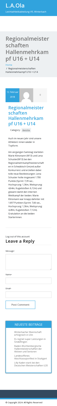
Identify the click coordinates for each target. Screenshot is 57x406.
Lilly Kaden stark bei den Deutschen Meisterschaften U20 (31, 364)
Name (9, 274)
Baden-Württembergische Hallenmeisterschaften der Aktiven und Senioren (28, 349)
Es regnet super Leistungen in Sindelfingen (30, 340)
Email (8, 288)
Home (9, 64)
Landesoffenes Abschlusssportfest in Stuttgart (30, 357)
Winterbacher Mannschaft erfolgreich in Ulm (28, 333)
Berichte (26, 130)
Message (10, 251)
